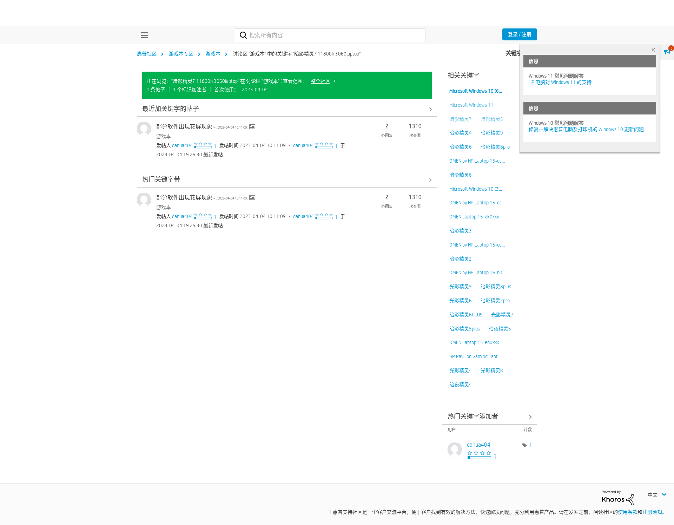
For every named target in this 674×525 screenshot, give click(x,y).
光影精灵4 (460, 370)
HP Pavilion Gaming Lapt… (475, 356)
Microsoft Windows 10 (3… (475, 189)
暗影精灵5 (492, 119)
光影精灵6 (460, 300)
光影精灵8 (492, 370)
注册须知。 (654, 512)
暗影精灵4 (460, 133)
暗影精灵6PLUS (465, 314)
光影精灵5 (460, 286)
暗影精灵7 (460, 119)
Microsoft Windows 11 (471, 105)
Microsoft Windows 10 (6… (475, 91)
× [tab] (653, 49)
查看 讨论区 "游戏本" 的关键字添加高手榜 (489, 417)
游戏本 (213, 54)
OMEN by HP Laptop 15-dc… (477, 161)
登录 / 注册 (519, 34)
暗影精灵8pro (495, 147)
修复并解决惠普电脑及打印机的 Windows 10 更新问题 (586, 129)
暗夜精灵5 (500, 329)
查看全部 (287, 109)
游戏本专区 (181, 54)
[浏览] (143, 35)
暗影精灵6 (460, 147)
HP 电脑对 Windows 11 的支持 (560, 82)
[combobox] (330, 35)
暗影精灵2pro (495, 300)
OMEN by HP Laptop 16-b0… (477, 272)
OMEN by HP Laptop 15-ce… (477, 245)
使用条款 (627, 512)
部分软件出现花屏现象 (202, 126)
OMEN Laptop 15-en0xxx (474, 342)
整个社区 (320, 81)
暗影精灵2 (460, 259)
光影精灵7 (502, 314)
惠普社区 (147, 54)
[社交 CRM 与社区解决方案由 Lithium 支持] (618, 497)
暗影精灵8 (460, 175)
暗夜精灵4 (460, 384)
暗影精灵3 (460, 231)
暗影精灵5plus (464, 329)
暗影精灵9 (492, 133)
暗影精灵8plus (496, 286)
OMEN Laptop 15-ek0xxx (474, 217)
